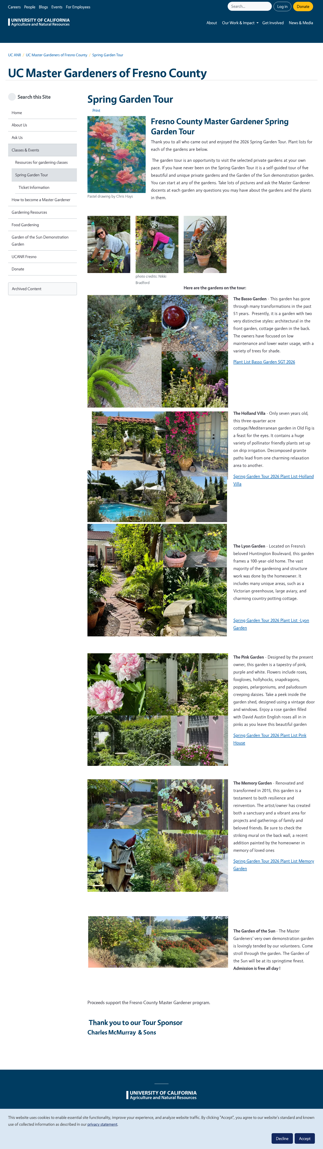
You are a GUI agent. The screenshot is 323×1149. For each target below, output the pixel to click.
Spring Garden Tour (31, 174)
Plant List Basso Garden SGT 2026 (264, 361)
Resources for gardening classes (41, 162)
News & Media (301, 22)
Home (17, 112)
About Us (19, 124)
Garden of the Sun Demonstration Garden (40, 240)
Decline (282, 1138)
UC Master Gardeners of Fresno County (56, 55)
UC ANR (14, 55)
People (29, 6)
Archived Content (26, 288)
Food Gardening (25, 224)
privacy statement (102, 1124)
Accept (304, 1138)
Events (56, 6)
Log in (282, 6)
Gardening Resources (29, 212)
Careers (14, 6)
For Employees (78, 6)
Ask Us (17, 137)
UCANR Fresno (24, 256)
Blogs (43, 6)
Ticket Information (34, 187)
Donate (303, 6)
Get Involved (273, 22)
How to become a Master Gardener (41, 199)
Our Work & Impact (238, 22)
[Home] (39, 22)
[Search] (269, 6)
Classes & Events (25, 150)
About (212, 22)
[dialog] (161, 1128)
